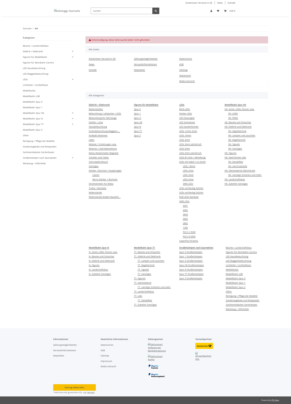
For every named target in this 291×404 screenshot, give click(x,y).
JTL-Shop (275, 400)
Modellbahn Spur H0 (33, 113)
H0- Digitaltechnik (237, 131)
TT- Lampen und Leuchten (151, 260)
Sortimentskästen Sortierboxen (241, 304)
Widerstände (95, 192)
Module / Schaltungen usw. (103, 144)
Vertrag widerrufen (74, 387)
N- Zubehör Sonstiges (100, 273)
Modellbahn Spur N (33, 118)
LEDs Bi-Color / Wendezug (192, 157)
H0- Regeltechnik (236, 139)
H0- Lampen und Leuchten (241, 135)
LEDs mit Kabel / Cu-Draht (192, 161)
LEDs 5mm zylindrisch (190, 153)
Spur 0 (137, 109)
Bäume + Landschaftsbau (239, 247)
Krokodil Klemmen (98, 135)
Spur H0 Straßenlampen (191, 265)
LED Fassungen (187, 117)
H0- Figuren (230, 153)
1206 (185, 227)
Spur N (137, 126)
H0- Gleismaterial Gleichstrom (240, 170)
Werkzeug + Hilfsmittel (237, 309)
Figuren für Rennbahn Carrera (241, 252)
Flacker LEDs (185, 113)
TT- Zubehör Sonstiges (145, 304)
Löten (91, 139)
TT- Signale (143, 269)
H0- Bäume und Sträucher (238, 122)
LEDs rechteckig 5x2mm (191, 192)
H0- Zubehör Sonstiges (236, 183)
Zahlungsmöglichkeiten (146, 58)
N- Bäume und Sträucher (101, 256)
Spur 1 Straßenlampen (190, 256)
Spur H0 (138, 122)
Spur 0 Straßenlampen (190, 252)
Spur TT (138, 131)
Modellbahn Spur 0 (235, 278)
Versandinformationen (145, 64)
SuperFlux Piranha (188, 240)
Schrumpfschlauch (98, 161)
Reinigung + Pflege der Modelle (242, 295)
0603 (185, 214)
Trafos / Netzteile (97, 188)
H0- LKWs (233, 113)
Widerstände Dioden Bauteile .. (104, 196)
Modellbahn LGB (234, 273)
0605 (185, 218)
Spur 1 (137, 113)
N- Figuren (94, 265)
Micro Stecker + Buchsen (104, 179)
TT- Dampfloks (145, 300)
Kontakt (231, 2)
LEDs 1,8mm (189, 166)
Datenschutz (185, 58)
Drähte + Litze (96, 122)
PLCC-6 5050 (189, 236)
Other (229, 291)
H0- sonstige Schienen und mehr (245, 174)
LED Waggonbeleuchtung (238, 260)
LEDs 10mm (185, 135)
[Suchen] (155, 11)
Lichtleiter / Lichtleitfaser (238, 265)
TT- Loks (138, 295)
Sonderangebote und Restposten (242, 300)
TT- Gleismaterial (142, 282)
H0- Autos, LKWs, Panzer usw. (239, 109)
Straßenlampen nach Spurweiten (40, 157)
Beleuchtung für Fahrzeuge (103, 117)
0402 (185, 210)
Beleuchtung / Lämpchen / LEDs (105, 113)
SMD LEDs (188, 183)
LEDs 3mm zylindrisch (190, 144)
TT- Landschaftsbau (144, 291)
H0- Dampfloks (235, 161)
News (220, 2)
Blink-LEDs (184, 109)
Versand (90, 392)
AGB (181, 64)
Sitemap (183, 69)
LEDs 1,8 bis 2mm (188, 131)
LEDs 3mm (184, 139)
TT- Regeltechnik (146, 265)
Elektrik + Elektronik (33, 51)
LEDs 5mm (184, 148)
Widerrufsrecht (187, 81)
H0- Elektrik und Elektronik (238, 126)
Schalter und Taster (99, 157)
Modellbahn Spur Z (235, 287)
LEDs (25, 79)
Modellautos (232, 269)
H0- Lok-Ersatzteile (237, 166)
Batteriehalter (96, 109)
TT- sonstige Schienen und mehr (154, 287)
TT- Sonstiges (144, 273)
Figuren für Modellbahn (35, 57)
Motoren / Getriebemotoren (103, 148)
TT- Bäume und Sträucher (147, 252)
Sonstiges (94, 166)
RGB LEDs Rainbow (188, 196)
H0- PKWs (233, 117)
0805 (185, 223)
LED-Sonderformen (189, 126)
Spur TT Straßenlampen (191, 273)
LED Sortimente (187, 122)
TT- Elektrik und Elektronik (147, 256)
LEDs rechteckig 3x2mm (191, 188)
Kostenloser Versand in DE (199, 2)
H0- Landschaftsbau (235, 179)
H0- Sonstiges (235, 148)
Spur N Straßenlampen (191, 269)
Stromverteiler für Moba (101, 183)
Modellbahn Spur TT (33, 124)
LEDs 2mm (188, 170)
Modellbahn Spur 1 (235, 282)
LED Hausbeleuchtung (237, 256)
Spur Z (137, 135)
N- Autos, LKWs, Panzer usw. (103, 252)
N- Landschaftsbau (98, 269)
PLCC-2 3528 (189, 232)
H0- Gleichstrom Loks (235, 157)
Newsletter (139, 69)
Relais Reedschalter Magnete (103, 153)
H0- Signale (234, 144)
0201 (185, 205)
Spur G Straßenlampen (191, 260)
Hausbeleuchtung (98, 126)
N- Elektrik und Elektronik (102, 260)
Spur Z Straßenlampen (190, 278)
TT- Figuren (140, 278)
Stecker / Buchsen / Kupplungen (105, 170)
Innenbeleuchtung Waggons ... (104, 131)
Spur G (137, 117)
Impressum (185, 75)
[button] (211, 11)
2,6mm (95, 174)
